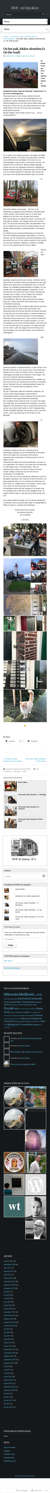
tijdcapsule (13, 1024)
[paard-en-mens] (35, 1185)
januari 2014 (8, 1346)
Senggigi (17, 1021)
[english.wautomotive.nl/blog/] (14, 1097)
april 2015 (7, 1301)
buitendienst (7, 771)
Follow (10, 945)
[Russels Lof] (35, 1097)
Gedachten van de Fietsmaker (22, 769)
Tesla (5, 1025)
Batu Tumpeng (24, 1001)
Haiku (16, 1008)
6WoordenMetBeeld (19, 994)
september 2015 (10, 1285)
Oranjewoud (15, 1015)
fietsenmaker (16, 771)
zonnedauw (7, 1027)
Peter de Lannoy (14, 56)
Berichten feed (9, 1454)
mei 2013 (7, 1373)
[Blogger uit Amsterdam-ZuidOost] (35, 1163)
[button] (17, 576)
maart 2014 (8, 1342)
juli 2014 (7, 1329)
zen (41, 1025)
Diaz (19, 1005)
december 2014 (9, 1312)
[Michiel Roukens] (35, 1207)
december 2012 (9, 1386)
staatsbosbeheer (35, 1021)
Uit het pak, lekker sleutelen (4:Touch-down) (12, 760)
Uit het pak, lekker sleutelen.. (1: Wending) (32, 794)
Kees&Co (19, 1012)
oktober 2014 (9, 1318)
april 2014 (7, 1339)
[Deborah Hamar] (35, 1141)
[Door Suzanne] (14, 1185)
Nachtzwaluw (7, 1015)
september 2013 (10, 1359)
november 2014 (9, 1315)
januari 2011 (8, 1400)
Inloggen (7, 1450)
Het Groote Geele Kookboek (27, 1009)
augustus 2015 (9, 1288)
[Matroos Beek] (35, 1119)
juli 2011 (7, 1397)
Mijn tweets (8, 961)
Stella (24, 771)
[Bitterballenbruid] (14, 1163)
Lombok (26, 1012)
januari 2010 (8, 1407)
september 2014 (10, 1322)
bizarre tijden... (20, 889)
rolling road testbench (31, 1018)
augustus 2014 (9, 1325)
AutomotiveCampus (10, 999)
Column (14, 36)
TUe (21, 1024)
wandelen (27, 1024)
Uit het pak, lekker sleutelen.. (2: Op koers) (36, 760)
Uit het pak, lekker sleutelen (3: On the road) (29, 917)
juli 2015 (7, 1291)
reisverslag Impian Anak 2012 (12, 1019)
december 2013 (9, 1349)
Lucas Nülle (33, 1012)
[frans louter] (35, 1229)
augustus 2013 (9, 1363)
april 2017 (7, 1268)
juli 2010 (7, 1403)
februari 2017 (9, 1271)
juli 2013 (7, 1366)
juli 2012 (7, 1393)
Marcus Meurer (16, 1051)
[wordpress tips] (14, 1207)
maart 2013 (8, 1376)
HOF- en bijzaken (25, 8)
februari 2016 (9, 1278)
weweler (36, 1024)
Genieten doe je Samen (33, 1051)
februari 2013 (9, 1380)
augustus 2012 (9, 1390)
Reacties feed (9, 1457)
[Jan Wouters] (14, 1119)
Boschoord (15, 1005)
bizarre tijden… (23, 782)
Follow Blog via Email (12, 927)
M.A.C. (39, 1012)
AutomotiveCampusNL (30, 998)
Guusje (9, 1008)
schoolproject (9, 1021)
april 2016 (7, 1274)
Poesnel (38, 1015)
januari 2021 (8, 1261)
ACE (35, 995)
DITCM (24, 1005)
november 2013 (9, 1352)
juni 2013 (7, 1369)
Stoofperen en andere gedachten (27, 896)
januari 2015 (8, 1308)
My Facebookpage (12, 968)
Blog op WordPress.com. (25, 1476)
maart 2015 (8, 1305)
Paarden (21, 1015)
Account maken (9, 1447)
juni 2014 (7, 1332)
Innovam (13, 1012)
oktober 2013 (9, 1356)
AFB (39, 994)
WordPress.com (10, 1461)
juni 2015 (7, 1295)
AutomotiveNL (10, 1001)
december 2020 (9, 1264)
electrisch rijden (32, 1005)
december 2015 (9, 1281)
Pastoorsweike (29, 1015)
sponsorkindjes (25, 1021)
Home (6, 36)
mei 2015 (7, 1298)
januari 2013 (8, 1383)
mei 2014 (7, 1335)
